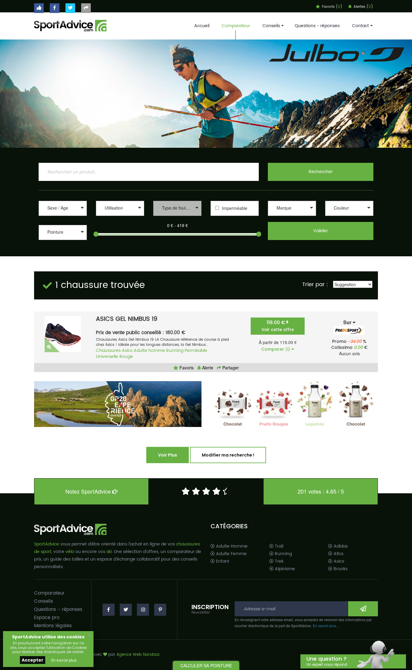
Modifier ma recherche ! (228, 455)
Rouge (126, 356)
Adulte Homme (231, 546)
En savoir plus (64, 660)
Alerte (207, 368)
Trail (278, 546)
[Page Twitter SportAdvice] (126, 610)
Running (174, 350)
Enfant (222, 561)
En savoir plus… (326, 625)
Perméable (196, 350)
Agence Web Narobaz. (138, 655)
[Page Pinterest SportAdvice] (160, 610)
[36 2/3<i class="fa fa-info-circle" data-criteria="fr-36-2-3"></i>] (63, 247)
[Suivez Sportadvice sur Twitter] (70, 8)
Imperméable (234, 208)
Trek (279, 561)
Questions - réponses (317, 25)
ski (109, 551)
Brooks (339, 569)
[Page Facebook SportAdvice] (109, 610)
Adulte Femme (231, 554)
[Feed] (294, 404)
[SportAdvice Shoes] (70, 25)
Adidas (340, 546)
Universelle (107, 356)
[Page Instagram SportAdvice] (143, 610)
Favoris (186, 368)
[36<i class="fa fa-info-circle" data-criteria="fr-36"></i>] (63, 241)
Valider (320, 230)
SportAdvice (46, 544)
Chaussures (108, 350)
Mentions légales (53, 626)
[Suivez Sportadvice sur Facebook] (54, 8)
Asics (127, 350)
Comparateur (236, 25)
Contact (360, 25)
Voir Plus (167, 455)
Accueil (201, 25)
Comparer (275, 349)
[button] (63, 208)
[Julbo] (206, 94)
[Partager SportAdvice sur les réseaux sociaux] (86, 8)
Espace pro (46, 617)
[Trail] (120, 216)
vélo (69, 551)
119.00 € (277, 326)
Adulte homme (149, 350)
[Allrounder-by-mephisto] (292, 216)
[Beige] (349, 216)
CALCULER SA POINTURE (206, 665)
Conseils (271, 25)
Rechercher (321, 171)
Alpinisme (284, 569)
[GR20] (117, 404)
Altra (337, 554)
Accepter (32, 660)
